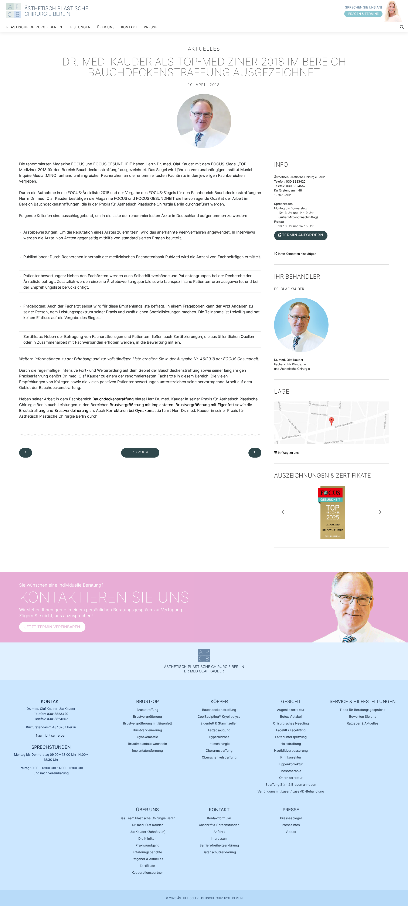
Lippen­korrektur (291, 764)
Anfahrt (219, 832)
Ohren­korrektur (291, 778)
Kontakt (129, 27)
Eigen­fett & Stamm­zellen (219, 723)
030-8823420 (57, 714)
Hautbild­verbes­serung (291, 751)
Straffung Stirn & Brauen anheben (290, 785)
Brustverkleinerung (71, 410)
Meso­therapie (290, 771)
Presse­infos (291, 825)
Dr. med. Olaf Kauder (288, 360)
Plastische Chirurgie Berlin (34, 27)
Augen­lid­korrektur (291, 710)
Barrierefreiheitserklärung (219, 845)
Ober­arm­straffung (219, 751)
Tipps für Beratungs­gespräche (362, 710)
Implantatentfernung (147, 751)
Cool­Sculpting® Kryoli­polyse (219, 717)
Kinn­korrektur (290, 757)
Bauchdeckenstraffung (113, 399)
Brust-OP (147, 701)
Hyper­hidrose (219, 737)
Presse (150, 27)
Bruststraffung (32, 410)
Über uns (106, 27)
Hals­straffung (291, 744)
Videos (291, 832)
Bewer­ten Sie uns (362, 717)
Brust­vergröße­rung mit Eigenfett (147, 723)
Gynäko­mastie (147, 737)
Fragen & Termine (363, 14)
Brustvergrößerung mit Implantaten (141, 405)
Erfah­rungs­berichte (147, 852)
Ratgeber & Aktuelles (362, 723)
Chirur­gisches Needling (291, 723)
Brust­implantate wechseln (147, 744)
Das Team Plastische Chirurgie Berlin (147, 818)
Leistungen (79, 27)
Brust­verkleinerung (147, 730)
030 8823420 (296, 181)
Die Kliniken (147, 839)
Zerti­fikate (147, 866)
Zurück (140, 452)
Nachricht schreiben (51, 735)
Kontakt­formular (219, 818)
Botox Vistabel (291, 717)
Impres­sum (219, 839)
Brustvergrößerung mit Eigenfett (205, 405)
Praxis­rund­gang (147, 845)
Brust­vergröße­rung (147, 717)
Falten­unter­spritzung (291, 737)
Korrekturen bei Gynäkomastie (133, 410)
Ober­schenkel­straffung (219, 757)
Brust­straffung (147, 710)
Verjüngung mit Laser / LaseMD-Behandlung (291, 791)
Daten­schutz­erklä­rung (219, 852)
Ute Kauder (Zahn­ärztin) (147, 832)
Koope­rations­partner (147, 873)
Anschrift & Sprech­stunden (219, 825)
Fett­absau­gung (219, 730)
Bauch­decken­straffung (219, 710)
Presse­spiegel (291, 818)
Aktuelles (204, 49)
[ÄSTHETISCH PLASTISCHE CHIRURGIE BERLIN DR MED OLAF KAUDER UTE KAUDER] (15, 11)
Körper (219, 701)
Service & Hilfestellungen (363, 701)
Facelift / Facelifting (291, 730)
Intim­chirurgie (219, 744)
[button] (282, 512)
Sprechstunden (51, 747)
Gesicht (291, 701)
